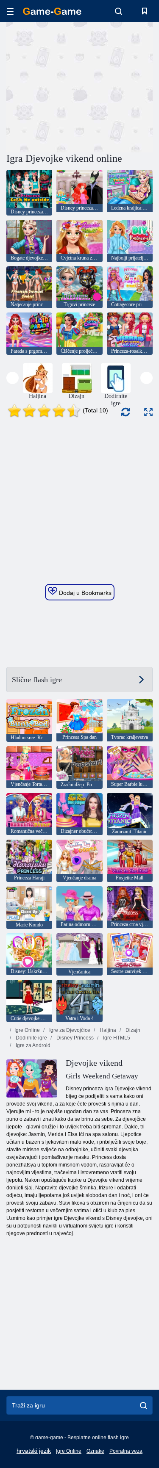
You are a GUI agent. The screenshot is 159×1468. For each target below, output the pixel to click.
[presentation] (12, 378)
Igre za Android (32, 1045)
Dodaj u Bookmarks (84, 592)
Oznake (95, 1451)
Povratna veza (125, 1451)
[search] (143, 1405)
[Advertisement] (78, 86)
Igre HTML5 (116, 1038)
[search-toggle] (118, 11)
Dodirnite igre (30, 1038)
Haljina (107, 1030)
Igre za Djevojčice (69, 1030)
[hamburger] (10, 11)
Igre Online (27, 1030)
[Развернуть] (148, 412)
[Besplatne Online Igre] (52, 11)
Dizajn (132, 1030)
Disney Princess (74, 1038)
